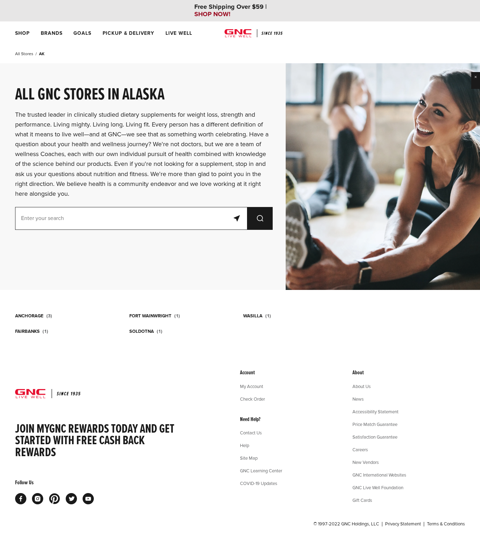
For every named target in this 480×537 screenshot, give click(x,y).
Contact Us (251, 432)
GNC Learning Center (261, 470)
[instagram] (37, 498)
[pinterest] (54, 498)
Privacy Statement (403, 524)
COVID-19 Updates (258, 483)
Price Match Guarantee (374, 424)
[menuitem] (22, 33)
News (358, 399)
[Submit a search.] (260, 218)
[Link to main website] (254, 33)
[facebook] (20, 498)
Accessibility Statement (375, 411)
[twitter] (71, 498)
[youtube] (88, 498)
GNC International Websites (379, 475)
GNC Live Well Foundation (377, 487)
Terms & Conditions (446, 524)
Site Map (249, 458)
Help (244, 445)
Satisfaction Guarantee (374, 437)
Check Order (252, 399)
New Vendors (365, 462)
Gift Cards (362, 500)
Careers (360, 449)
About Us (361, 386)
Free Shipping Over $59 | (230, 10)
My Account (251, 386)
